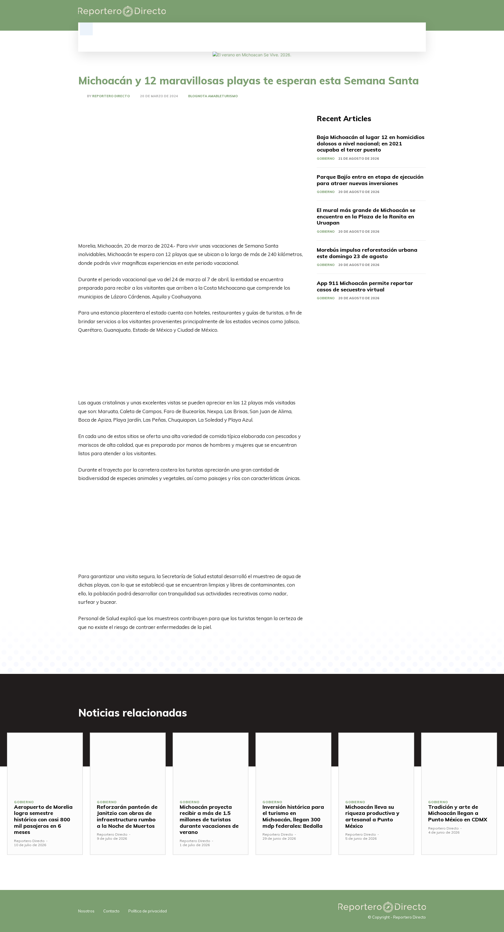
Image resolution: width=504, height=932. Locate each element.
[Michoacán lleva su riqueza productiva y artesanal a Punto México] (376, 763)
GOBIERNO (326, 159)
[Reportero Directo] (82, 96)
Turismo (230, 96)
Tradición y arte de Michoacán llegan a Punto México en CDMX (457, 813)
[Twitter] (412, 11)
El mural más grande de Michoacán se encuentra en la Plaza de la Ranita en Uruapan (366, 216)
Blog (192, 96)
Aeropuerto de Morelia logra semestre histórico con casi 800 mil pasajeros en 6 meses (43, 819)
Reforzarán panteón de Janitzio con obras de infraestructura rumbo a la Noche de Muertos (127, 816)
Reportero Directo (111, 96)
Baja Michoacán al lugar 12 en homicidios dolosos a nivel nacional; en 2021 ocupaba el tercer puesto (370, 143)
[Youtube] (422, 11)
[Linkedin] (402, 11)
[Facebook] (392, 11)
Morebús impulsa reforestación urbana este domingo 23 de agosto (367, 253)
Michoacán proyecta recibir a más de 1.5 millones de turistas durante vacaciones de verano (209, 819)
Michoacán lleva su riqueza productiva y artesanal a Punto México (372, 816)
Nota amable (209, 96)
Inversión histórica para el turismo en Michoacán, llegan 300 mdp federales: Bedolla (293, 816)
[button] (86, 28)
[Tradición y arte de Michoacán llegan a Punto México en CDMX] (459, 763)
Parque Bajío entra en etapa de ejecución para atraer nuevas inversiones (370, 180)
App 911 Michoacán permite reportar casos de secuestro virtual (365, 286)
